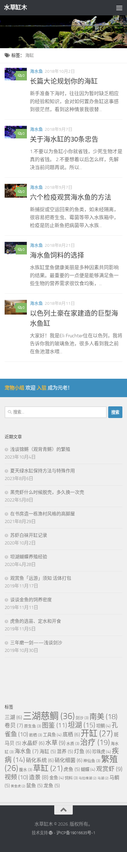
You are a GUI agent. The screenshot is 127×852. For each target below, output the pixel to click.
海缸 (47, 751)
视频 (16, 777)
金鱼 (56, 777)
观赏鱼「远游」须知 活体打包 (40, 578)
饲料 (71, 778)
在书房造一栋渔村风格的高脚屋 (42, 514)
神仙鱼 (91, 760)
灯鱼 (82, 751)
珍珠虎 (101, 751)
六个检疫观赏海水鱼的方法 (70, 197)
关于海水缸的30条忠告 (64, 139)
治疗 (95, 742)
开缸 (97, 733)
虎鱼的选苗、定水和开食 (35, 621)
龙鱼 (51, 785)
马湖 (103, 778)
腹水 (25, 769)
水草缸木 (15, 7)
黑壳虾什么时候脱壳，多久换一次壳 (47, 492)
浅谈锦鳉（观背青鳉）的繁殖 (40, 449)
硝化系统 (40, 760)
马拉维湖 (87, 778)
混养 (65, 751)
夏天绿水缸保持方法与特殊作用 (42, 471)
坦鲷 (103, 726)
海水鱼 (36, 71)
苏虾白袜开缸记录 (28, 535)
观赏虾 (109, 769)
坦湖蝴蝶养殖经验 (28, 557)
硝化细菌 (68, 760)
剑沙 (82, 717)
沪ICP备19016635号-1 (75, 833)
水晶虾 (33, 743)
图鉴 (54, 725)
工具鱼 (52, 735)
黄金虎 (18, 786)
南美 (103, 716)
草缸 (48, 768)
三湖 (13, 717)
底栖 (71, 734)
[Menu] (119, 7)
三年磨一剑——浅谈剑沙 (36, 642)
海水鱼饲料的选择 (57, 255)
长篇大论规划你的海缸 (64, 81)
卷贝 (14, 725)
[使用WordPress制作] (51, 833)
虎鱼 (71, 769)
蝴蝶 (88, 769)
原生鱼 (32, 726)
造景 (38, 777)
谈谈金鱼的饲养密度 (31, 599)
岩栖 (35, 735)
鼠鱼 (34, 785)
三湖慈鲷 (49, 716)
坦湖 (81, 725)
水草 (55, 742)
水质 (72, 743)
